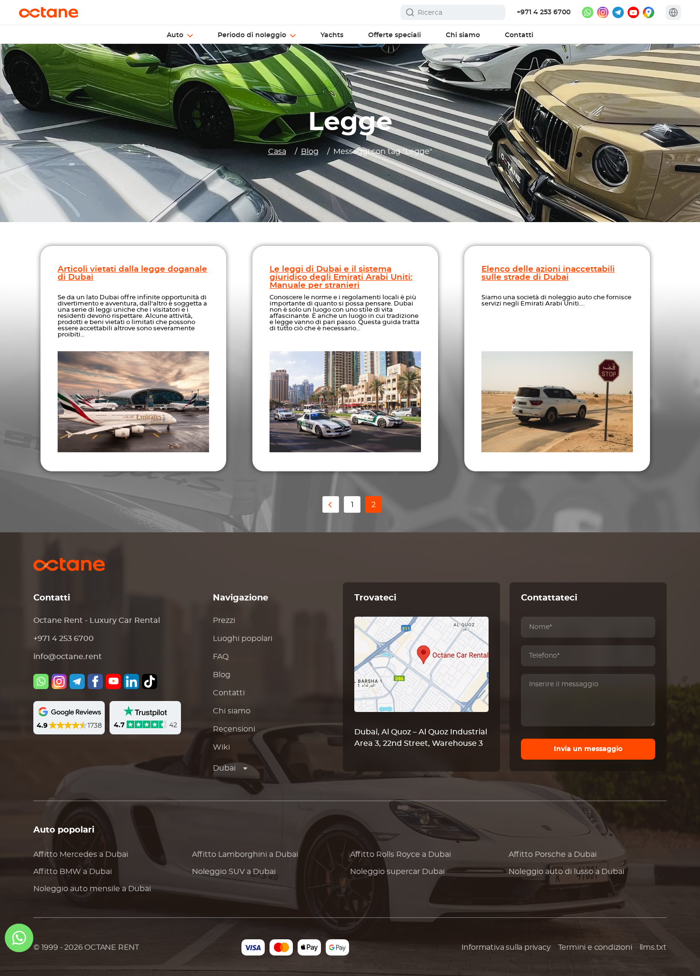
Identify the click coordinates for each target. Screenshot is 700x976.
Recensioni (234, 729)
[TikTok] (149, 681)
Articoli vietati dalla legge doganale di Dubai (132, 273)
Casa (277, 151)
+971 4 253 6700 (543, 12)
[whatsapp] (587, 12)
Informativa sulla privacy (506, 947)
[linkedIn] (131, 681)
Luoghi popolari (242, 638)
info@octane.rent (67, 657)
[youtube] (633, 12)
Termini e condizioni (595, 947)
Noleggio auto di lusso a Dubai (566, 871)
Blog (310, 151)
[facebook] (95, 681)
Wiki (221, 747)
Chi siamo (231, 711)
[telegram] (618, 12)
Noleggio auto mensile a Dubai (92, 889)
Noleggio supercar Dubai (397, 871)
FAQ (221, 657)
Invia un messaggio (588, 749)
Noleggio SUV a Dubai (234, 871)
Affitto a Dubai (80, 854)
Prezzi (224, 620)
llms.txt (653, 947)
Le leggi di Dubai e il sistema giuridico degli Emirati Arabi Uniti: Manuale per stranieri (341, 277)
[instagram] (603, 12)
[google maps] (648, 12)
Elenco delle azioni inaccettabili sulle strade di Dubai (548, 273)
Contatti (229, 693)
